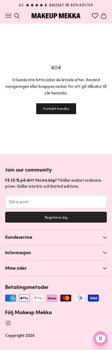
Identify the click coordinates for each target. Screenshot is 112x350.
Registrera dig (56, 217)
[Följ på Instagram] (8, 323)
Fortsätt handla (56, 108)
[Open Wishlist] (95, 16)
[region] (56, 4)
